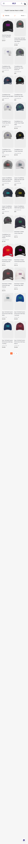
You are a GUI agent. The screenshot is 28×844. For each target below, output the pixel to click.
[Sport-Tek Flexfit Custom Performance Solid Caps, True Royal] (20, 301)
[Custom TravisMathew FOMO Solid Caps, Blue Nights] (8, 195)
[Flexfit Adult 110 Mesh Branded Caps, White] (20, 274)
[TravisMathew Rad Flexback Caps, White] (8, 55)
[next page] (16, 353)
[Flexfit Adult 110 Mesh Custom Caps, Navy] (20, 222)
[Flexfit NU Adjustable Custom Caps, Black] (8, 26)
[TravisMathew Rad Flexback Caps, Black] (20, 84)
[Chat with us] (24, 840)
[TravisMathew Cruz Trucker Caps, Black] (20, 139)
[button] (4, 3)
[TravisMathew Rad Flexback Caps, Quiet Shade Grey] (20, 55)
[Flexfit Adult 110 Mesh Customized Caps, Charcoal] (8, 274)
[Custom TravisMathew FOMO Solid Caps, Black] (20, 195)
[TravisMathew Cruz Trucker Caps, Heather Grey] (8, 139)
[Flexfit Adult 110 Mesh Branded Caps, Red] (8, 251)
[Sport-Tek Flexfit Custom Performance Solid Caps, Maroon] (20, 329)
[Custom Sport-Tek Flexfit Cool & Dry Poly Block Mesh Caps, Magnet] (20, 27)
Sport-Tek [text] (16, 43)
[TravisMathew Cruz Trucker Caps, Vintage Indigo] (20, 110)
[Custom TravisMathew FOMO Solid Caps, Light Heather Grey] (20, 167)
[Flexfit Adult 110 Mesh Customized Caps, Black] (20, 251)
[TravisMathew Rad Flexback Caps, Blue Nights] (8, 84)
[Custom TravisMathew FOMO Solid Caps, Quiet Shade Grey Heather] (8, 167)
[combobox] (20, 15)
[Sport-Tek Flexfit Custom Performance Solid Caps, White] (8, 301)
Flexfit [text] (16, 235)
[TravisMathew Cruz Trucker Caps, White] (8, 110)
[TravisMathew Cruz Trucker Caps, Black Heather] (8, 224)
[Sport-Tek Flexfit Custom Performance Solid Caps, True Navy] (8, 329)
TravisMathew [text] (5, 70)
